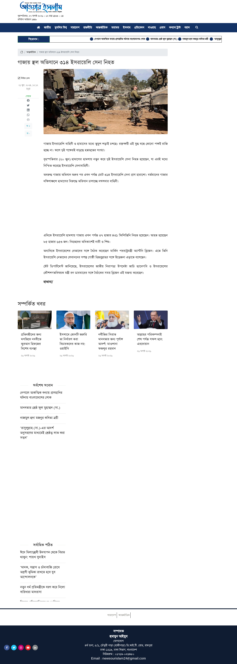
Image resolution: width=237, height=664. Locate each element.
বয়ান (187, 28)
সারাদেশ (75, 28)
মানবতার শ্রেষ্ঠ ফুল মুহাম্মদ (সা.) (152, 39)
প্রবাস (162, 28)
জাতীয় (47, 28)
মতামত (115, 28)
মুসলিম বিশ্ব (61, 28)
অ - (28, 133)
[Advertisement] (106, 209)
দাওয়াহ (152, 28)
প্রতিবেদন (139, 28)
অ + (28, 126)
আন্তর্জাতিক (102, 28)
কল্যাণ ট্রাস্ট (175, 28)
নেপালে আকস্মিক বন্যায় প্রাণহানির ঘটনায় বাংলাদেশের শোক (108, 39)
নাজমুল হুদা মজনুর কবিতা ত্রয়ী (184, 39)
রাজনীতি (87, 28)
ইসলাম (126, 28)
